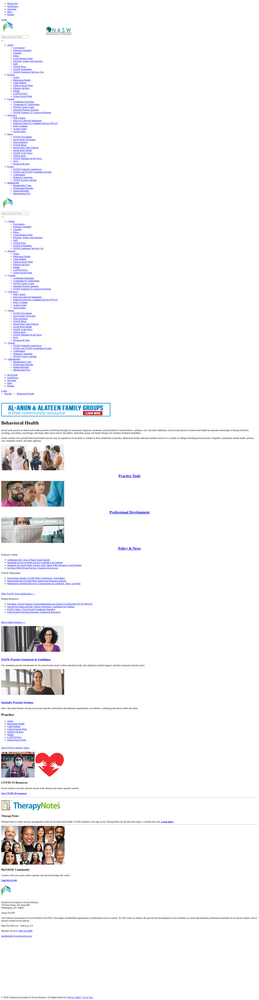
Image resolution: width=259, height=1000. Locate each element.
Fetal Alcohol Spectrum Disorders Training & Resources (34, 612)
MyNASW (12, 3)
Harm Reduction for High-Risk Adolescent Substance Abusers (36, 581)
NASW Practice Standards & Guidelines (26, 659)
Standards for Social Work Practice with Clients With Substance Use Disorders (44, 565)
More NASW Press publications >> (18, 593)
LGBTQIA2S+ (14, 737)
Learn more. (167, 821)
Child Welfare (13, 726)
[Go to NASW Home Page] (23, 34)
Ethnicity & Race (15, 732)
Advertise (11, 9)
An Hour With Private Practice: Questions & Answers (32, 568)
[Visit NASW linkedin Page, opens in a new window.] (9, 994)
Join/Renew (12, 6)
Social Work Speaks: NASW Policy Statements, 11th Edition (36, 578)
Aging (10, 721)
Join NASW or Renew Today (15, 747)
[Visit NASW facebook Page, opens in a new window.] (2, 994)
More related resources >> (13, 622)
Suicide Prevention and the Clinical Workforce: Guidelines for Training (40, 606)
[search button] (2, 40)
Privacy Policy (75, 997)
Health (10, 734)
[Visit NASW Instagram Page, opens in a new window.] (54, 994)
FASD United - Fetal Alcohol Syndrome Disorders (31, 609)
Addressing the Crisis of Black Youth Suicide (28, 560)
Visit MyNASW (9, 880)
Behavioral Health (15, 723)
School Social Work (16, 740)
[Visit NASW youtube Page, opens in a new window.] (20, 994)
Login (4, 19)
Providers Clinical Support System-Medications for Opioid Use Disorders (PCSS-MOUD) (50, 604)
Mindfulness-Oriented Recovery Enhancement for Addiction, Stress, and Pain (43, 583)
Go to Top (88, 997)
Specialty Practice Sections (17, 702)
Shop (9, 12)
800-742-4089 (25, 931)
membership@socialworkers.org (16, 936)
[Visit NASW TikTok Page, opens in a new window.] (88, 994)
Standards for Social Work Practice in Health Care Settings (35, 562)
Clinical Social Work (17, 729)
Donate (10, 14)
